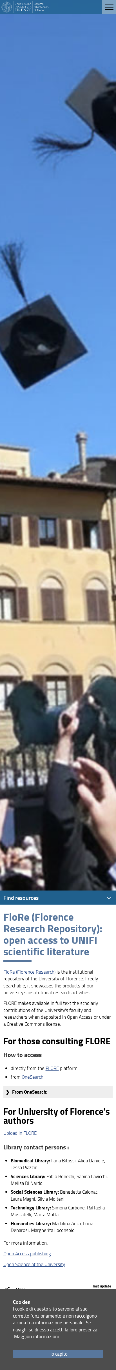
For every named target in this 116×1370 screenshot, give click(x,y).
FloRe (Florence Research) (29, 972)
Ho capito (58, 1354)
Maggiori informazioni (36, 1336)
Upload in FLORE (20, 1133)
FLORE (52, 1068)
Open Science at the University (34, 1264)
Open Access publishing (27, 1253)
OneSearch (32, 1077)
